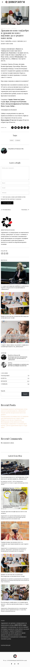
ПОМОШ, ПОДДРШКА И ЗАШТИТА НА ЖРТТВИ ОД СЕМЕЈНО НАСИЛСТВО (18, 365)
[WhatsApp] (4, 253)
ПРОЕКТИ (4, 381)
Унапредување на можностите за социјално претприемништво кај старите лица (14, 543)
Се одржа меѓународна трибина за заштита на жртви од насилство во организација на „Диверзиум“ (15, 287)
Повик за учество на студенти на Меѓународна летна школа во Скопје (15, 317)
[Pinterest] (21, 127)
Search (3, 391)
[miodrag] (3, 365)
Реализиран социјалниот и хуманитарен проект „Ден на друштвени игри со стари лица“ (14, 425)
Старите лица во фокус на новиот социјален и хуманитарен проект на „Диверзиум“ (14, 345)
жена (11, 140)
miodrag (10, 363)
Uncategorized (5, 375)
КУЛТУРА (3, 378)
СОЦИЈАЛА (4, 384)
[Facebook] (12, 127)
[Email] (28, 127)
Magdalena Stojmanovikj (15, 148)
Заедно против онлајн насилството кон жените (14, 512)
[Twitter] (18, 127)
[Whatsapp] (25, 127)
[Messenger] (15, 127)
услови (17, 140)
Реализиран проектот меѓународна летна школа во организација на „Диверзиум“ (17, 358)
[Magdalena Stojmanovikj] (3, 357)
